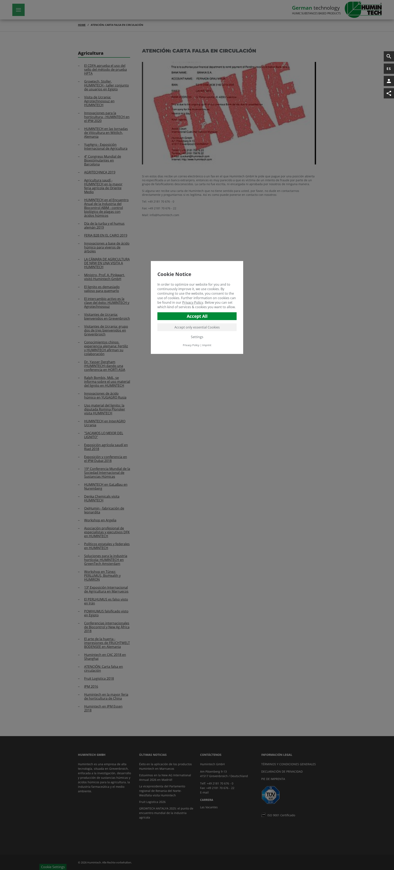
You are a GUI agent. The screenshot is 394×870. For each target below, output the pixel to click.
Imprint (206, 345)
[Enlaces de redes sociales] (389, 93)
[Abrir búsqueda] (389, 56)
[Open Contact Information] (389, 81)
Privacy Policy (192, 302)
